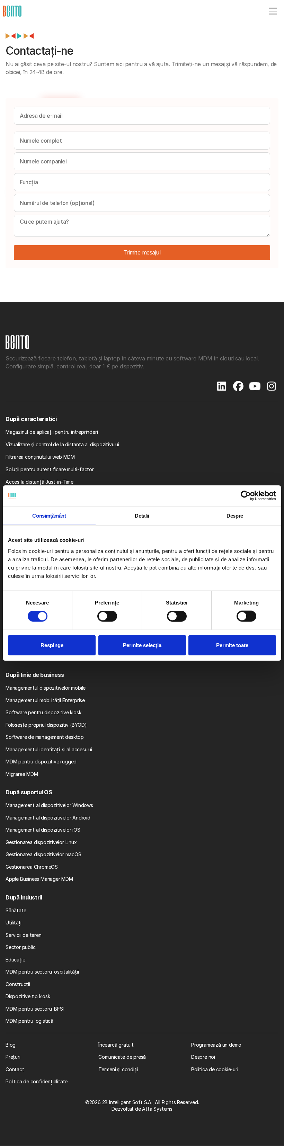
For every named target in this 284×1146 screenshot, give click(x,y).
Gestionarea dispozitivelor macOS (43, 854)
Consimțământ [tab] (49, 516)
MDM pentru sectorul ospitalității (42, 972)
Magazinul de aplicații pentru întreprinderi (52, 432)
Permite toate (232, 645)
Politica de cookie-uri (214, 1069)
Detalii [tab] (142, 516)
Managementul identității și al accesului (49, 749)
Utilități (13, 922)
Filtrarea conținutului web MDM (40, 457)
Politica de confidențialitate (37, 1081)
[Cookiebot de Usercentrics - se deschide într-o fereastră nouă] (245, 496)
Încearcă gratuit (116, 1045)
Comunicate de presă (122, 1057)
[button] (273, 11)
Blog (11, 1045)
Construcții (18, 984)
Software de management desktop (45, 737)
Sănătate (16, 910)
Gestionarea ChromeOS (32, 867)
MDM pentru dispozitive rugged (41, 761)
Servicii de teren (24, 935)
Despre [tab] (235, 516)
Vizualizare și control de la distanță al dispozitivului (62, 444)
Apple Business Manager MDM (39, 879)
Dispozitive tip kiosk (28, 996)
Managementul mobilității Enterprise (45, 700)
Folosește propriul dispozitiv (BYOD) (46, 725)
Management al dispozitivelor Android (48, 818)
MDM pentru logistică (29, 1021)
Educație (15, 960)
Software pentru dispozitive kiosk (43, 712)
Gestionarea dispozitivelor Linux (41, 842)
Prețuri (13, 1057)
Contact (15, 1069)
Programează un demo (216, 1045)
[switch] (107, 616)
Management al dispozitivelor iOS (43, 830)
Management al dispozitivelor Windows (49, 805)
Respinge (52, 645)
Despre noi (203, 1057)
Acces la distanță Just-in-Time (39, 482)
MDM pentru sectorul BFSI (35, 1009)
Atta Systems (157, 1109)
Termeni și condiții (118, 1069)
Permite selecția (142, 645)
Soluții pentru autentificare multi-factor (50, 469)
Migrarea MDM (22, 774)
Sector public (20, 947)
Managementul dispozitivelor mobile (46, 688)
